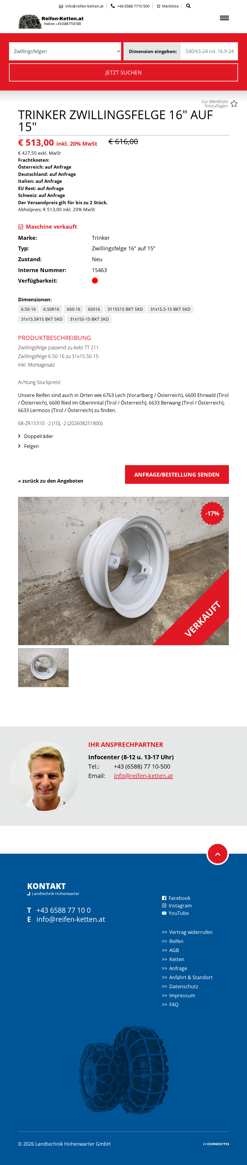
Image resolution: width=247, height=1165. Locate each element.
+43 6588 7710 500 (132, 6)
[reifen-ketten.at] (63, 21)
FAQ (173, 1005)
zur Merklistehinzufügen (215, 104)
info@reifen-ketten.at (143, 776)
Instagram (179, 905)
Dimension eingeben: (153, 51)
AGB (174, 950)
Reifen (176, 941)
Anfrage (178, 968)
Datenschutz (183, 986)
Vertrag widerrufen (191, 932)
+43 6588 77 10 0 (63, 910)
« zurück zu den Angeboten (50, 481)
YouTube (178, 913)
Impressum (182, 995)
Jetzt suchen (123, 72)
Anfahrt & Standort (191, 977)
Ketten (176, 959)
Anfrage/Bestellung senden (177, 474)
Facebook (178, 898)
